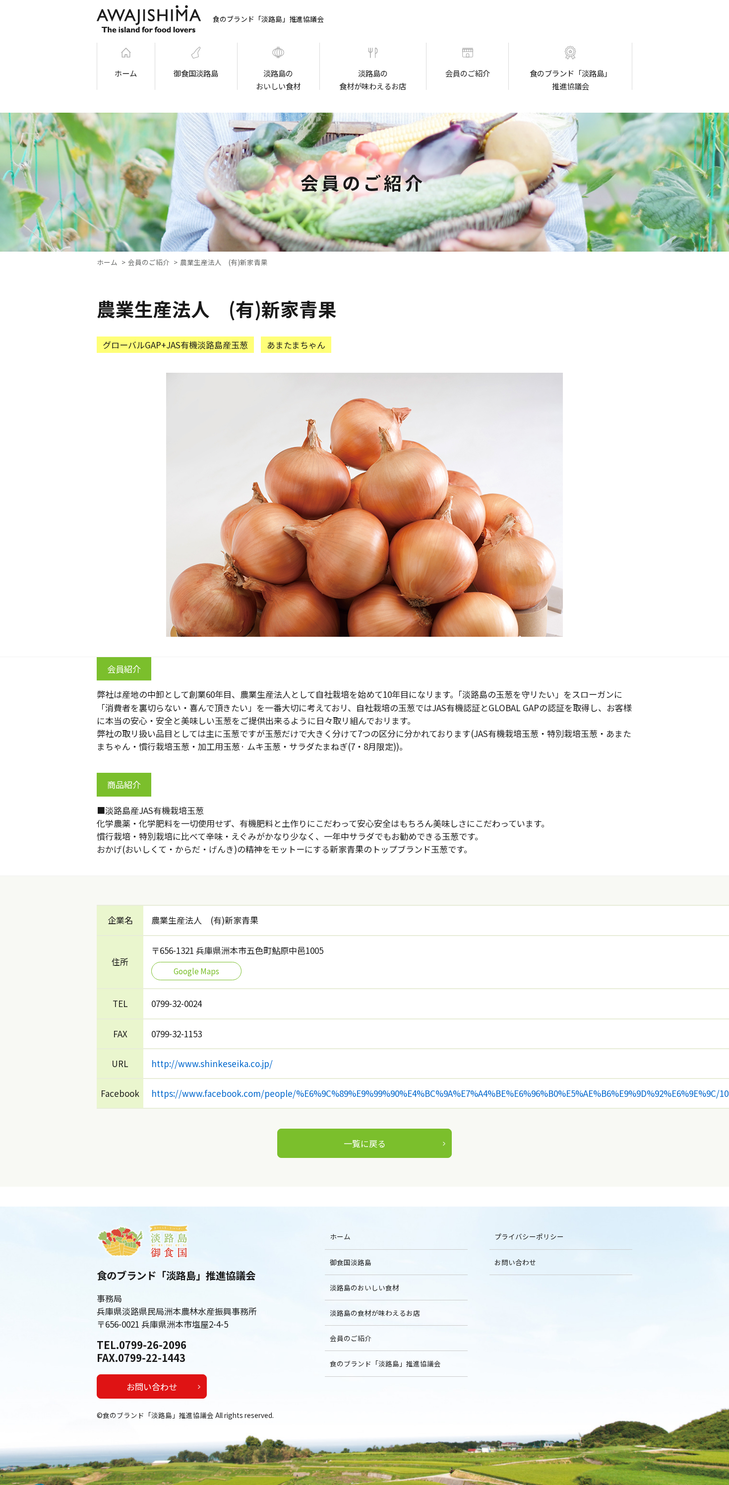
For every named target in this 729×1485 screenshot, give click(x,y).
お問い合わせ (151, 1386)
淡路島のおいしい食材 (278, 79)
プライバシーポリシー (529, 1236)
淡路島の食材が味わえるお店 (372, 79)
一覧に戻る (365, 1143)
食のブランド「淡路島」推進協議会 (570, 79)
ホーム (126, 73)
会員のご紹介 (467, 73)
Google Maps (196, 970)
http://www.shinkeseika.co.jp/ (212, 1063)
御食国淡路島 (196, 73)
